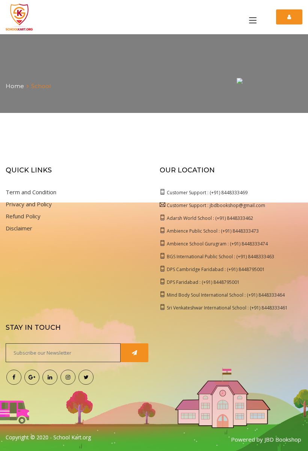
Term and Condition (31, 192)
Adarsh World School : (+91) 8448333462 (210, 218)
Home (15, 86)
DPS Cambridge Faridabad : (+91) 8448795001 (216, 269)
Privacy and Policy (29, 204)
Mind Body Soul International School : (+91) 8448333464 (226, 295)
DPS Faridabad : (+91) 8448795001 (203, 282)
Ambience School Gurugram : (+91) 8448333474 (217, 244)
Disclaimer (19, 228)
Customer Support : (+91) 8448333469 (207, 192)
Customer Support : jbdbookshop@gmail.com (216, 205)
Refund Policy (23, 216)
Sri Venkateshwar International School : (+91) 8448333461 (227, 308)
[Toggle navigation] (253, 20)
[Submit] (134, 352)
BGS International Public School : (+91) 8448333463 (220, 256)
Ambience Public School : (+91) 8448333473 (213, 231)
